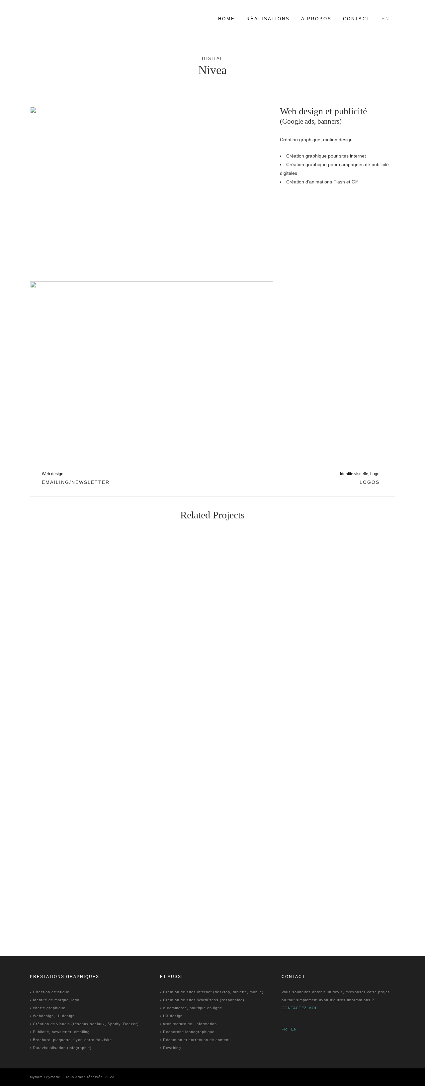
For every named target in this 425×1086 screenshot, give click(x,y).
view (72, 564)
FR (284, 1029)
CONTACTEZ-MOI (299, 1008)
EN (294, 1029)
